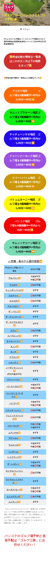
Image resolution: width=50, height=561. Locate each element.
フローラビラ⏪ (14, 426)
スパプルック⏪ (14, 336)
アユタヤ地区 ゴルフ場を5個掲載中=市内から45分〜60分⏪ (25, 95)
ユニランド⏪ (14, 502)
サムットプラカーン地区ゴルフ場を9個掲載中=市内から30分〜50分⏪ (25, 117)
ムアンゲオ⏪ (14, 433)
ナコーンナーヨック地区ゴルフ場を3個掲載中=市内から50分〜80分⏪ (25, 160)
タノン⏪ (14, 346)
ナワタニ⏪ (14, 357)
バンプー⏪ (14, 403)
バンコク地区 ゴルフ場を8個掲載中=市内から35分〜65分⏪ (25, 225)
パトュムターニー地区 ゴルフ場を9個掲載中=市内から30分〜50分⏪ (25, 204)
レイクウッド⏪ (14, 457)
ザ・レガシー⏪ (14, 464)
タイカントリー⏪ (14, 341)
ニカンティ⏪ (14, 362)
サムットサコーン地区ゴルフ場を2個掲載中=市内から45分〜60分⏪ (25, 247)
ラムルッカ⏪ (14, 445)
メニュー (26, 29)
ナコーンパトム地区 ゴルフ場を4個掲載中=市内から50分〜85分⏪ (25, 182)
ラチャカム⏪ (14, 438)
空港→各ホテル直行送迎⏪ (26, 261)
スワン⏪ (14, 330)
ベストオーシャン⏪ (14, 410)
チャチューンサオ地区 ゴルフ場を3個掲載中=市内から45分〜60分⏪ (25, 138)
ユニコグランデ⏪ (14, 496)
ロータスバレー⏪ (14, 490)
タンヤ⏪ (14, 352)
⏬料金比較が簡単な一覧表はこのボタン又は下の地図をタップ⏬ (25, 61)
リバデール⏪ (14, 452)
